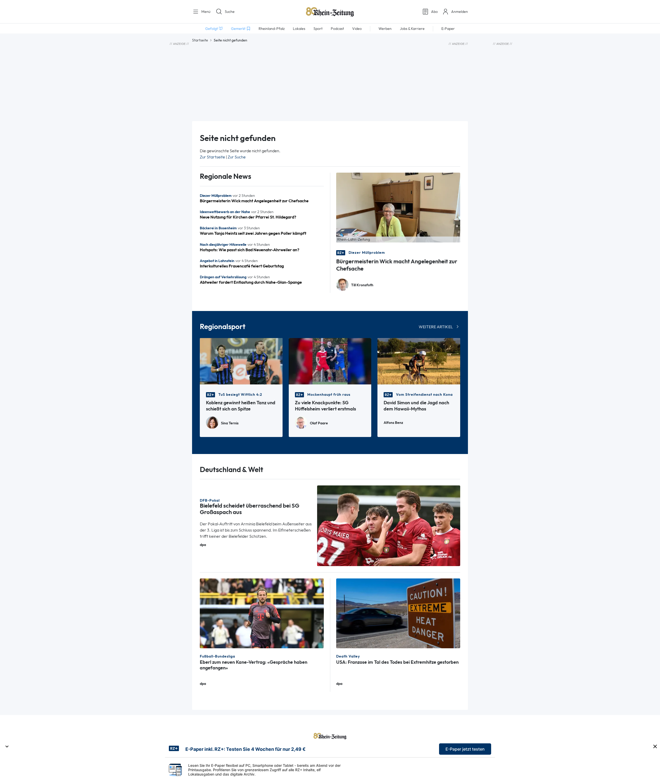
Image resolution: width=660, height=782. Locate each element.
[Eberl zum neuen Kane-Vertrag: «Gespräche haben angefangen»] (262, 613)
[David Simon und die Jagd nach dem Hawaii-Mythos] (418, 361)
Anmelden (459, 11)
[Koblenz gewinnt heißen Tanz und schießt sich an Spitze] (241, 361)
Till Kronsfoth (362, 285)
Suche (230, 11)
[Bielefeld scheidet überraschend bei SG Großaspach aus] (388, 525)
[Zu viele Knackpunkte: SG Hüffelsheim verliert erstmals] (330, 361)
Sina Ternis (229, 423)
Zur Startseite (212, 157)
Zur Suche (237, 157)
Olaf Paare (319, 423)
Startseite (200, 40)
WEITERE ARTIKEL (436, 327)
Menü (205, 11)
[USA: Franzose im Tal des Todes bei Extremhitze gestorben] (398, 613)
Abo (434, 11)
